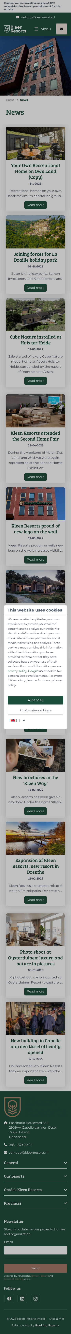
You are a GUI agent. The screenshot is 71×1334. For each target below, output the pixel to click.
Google (33, 671)
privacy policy (17, 671)
